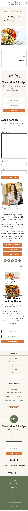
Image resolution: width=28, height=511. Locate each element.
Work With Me (14, 484)
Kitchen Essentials (14, 393)
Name (4, 161)
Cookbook (12, 249)
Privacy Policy (14, 487)
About (14, 480)
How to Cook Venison (14, 396)
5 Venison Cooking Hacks (14, 400)
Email (4, 169)
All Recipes (13, 377)
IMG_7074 (21, 57)
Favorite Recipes (12, 245)
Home (14, 10)
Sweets (14, 369)
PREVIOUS (23, 60)
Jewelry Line (12, 254)
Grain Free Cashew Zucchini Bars (13, 11)
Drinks (14, 373)
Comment (6, 132)
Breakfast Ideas (14, 366)
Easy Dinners (14, 362)
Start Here (13, 408)
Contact (14, 494)
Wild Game (14, 358)
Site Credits (14, 506)
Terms (14, 490)
